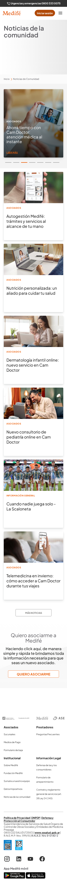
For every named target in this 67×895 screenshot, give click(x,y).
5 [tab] (40, 162)
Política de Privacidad (17, 817)
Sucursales (9, 734)
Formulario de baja (13, 750)
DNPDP (35, 817)
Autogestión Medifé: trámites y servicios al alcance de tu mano (26, 221)
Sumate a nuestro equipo (17, 781)
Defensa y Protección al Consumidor (28, 819)
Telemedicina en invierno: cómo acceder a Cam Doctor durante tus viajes (33, 580)
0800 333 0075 (51, 3)
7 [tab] (56, 162)
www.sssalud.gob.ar (47, 832)
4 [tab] (32, 162)
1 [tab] (8, 162)
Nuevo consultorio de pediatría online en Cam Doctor (28, 436)
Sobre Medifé (11, 765)
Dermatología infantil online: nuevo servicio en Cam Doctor (32, 365)
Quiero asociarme (33, 674)
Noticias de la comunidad (17, 796)
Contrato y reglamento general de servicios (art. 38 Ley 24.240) (49, 794)
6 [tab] (48, 162)
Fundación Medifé (13, 773)
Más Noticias (33, 612)
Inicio (7, 78)
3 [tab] (24, 162)
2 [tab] (16, 162)
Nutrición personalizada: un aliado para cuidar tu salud (31, 291)
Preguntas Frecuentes (47, 734)
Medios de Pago (12, 742)
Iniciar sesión (45, 13)
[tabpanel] (33, 123)
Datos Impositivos (13, 788)
